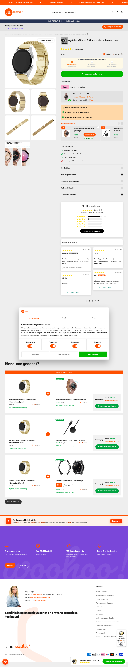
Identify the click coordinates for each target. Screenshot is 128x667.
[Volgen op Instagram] (6, 647)
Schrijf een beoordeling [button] (92, 231)
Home (6, 34)
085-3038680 (37, 594)
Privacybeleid (101, 633)
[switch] (53, 346)
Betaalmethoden (102, 599)
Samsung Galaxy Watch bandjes (19, 34)
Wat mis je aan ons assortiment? (107, 622)
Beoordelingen (101, 629)
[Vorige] (119, 123)
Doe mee (115, 521)
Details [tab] (64, 318)
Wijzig (91, 100)
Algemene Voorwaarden (104, 625)
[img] (67, 250)
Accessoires (69, 12)
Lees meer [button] (98, 263)
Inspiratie (99, 614)
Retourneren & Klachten (104, 603)
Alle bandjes (56, 12)
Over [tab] (94, 318)
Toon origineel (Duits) (104, 287)
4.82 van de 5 (97, 210)
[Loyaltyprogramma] (5, 662)
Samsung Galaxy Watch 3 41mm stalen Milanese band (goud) (71, 34)
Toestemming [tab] (34, 318)
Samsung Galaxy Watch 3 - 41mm (83, 97)
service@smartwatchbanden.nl (41, 597)
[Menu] (125, 631)
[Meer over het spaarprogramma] (122, 54)
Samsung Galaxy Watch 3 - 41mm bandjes (40, 34)
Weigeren (35, 354)
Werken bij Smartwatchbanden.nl (107, 637)
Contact (10, 565)
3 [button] (92, 301)
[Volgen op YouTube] (11, 647)
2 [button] (89, 301)
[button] (66, 49)
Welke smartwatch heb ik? (16, 28)
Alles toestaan (93, 354)
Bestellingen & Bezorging (105, 595)
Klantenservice (101, 592)
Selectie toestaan (64, 354)
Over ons (23, 565)
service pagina (40, 600)
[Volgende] (122, 123)
